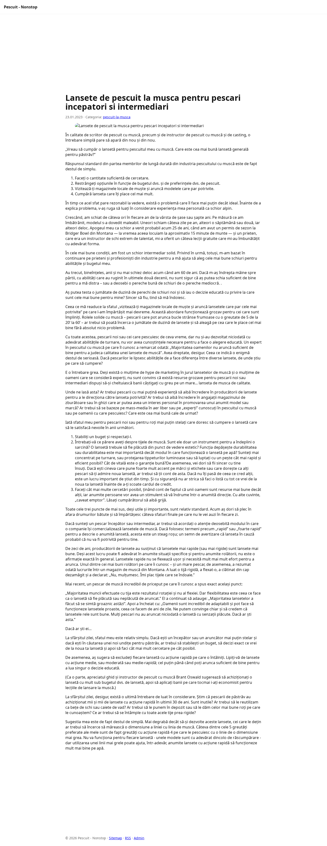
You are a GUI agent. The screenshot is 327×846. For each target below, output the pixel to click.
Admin (139, 838)
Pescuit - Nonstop (20, 7)
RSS (128, 838)
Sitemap (115, 838)
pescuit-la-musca (116, 117)
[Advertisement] (163, 55)
